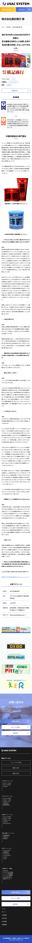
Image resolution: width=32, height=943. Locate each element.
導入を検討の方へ (7, 877)
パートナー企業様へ (8, 875)
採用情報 (4, 915)
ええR (4, 858)
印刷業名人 (6, 852)
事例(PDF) (15, 91)
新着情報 (4, 924)
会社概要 (4, 921)
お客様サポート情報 (7, 868)
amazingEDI (6, 850)
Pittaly (5, 857)
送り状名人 (6, 803)
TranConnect (7, 855)
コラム (3, 908)
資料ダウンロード (7, 879)
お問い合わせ (6, 9)
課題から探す (16, 768)
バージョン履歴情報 (8, 874)
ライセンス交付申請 (8, 872)
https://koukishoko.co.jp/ (17, 615)
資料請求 (15, 733)
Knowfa (5, 786)
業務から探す (16, 773)
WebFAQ (5, 870)
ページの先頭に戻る (26, 938)
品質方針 (14, 938)
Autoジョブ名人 (7, 784)
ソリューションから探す (16, 762)
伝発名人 (5, 838)
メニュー (21, 9)
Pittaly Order (7, 823)
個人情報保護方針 (7, 938)
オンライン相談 (15, 727)
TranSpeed (6, 854)
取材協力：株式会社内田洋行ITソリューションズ (14, 577)
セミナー (4, 912)
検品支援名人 (6, 805)
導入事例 (4, 918)
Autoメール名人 (7, 783)
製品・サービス (6, 758)
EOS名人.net (6, 801)
